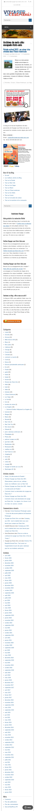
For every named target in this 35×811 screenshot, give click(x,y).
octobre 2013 (8, 740)
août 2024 (7, 595)
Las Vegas (30, 82)
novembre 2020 (9, 642)
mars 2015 (8, 720)
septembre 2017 (9, 687)
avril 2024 (7, 605)
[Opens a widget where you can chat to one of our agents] (27, 807)
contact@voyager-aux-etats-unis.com (18, 137)
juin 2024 (7, 600)
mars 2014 (8, 735)
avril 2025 (7, 575)
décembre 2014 (9, 727)
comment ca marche (10, 357)
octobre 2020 (8, 645)
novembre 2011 (9, 755)
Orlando (7, 429)
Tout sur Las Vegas (10, 185)
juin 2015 (7, 715)
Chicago (7, 349)
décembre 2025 (9, 563)
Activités (7, 82)
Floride (7, 369)
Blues (6, 342)
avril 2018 (7, 675)
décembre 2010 (9, 772)
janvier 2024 (8, 613)
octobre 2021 (8, 632)
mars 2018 (8, 677)
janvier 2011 (8, 769)
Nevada (7, 419)
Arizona (7, 337)
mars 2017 (8, 692)
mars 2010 (8, 787)
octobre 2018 (8, 667)
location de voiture (10, 404)
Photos (7, 437)
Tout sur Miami (9, 188)
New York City (9, 424)
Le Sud (7, 399)
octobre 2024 (8, 590)
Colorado (7, 354)
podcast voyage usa (10, 439)
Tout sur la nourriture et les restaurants (16, 200)
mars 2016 (8, 707)
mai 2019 (7, 662)
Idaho (6, 389)
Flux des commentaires (11, 804)
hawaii (6, 377)
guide (6, 372)
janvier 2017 (8, 697)
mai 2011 (7, 762)
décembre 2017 (9, 682)
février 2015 (8, 722)
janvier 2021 (8, 640)
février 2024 (8, 610)
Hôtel (6, 384)
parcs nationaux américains (12, 432)
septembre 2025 (9, 570)
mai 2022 (7, 627)
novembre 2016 (9, 702)
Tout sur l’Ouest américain (12, 190)
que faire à (8, 442)
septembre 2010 (9, 779)
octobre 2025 (8, 568)
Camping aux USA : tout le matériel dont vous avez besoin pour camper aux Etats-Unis (17, 521)
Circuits (13, 82)
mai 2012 (7, 750)
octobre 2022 (8, 623)
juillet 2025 (8, 573)
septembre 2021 (9, 635)
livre (6, 402)
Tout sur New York (10, 183)
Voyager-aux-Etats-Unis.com (12, 54)
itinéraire (7, 392)
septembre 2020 (9, 647)
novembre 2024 (9, 588)
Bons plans (8, 344)
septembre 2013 (9, 742)
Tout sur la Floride (10, 180)
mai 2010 (7, 784)
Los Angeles (8, 407)
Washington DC (9, 469)
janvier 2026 (8, 560)
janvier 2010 (8, 792)
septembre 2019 (9, 660)
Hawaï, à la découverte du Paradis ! (15, 476)
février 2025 (8, 580)
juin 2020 (7, 650)
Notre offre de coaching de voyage (13, 269)
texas (6, 456)
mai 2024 (7, 603)
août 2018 (7, 672)
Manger (7, 414)
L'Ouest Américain (21, 82)
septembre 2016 (9, 705)
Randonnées (8, 444)
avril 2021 (7, 637)
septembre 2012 (9, 747)
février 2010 (8, 789)
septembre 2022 (9, 625)
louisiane (7, 412)
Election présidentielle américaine (14, 364)
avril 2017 (7, 690)
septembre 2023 (9, 615)
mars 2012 (8, 752)
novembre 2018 (9, 665)
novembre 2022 (9, 620)
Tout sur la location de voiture (13, 198)
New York (7, 422)
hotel (6, 387)
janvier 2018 (8, 680)
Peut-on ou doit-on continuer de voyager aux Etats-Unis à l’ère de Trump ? (18, 536)
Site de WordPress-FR (11, 807)
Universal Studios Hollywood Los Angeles (18, 409)
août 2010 (7, 782)
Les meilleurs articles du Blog (13, 178)
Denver (7, 362)
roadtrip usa (8, 449)
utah (6, 459)
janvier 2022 (8, 630)
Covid (6, 359)
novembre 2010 (9, 774)
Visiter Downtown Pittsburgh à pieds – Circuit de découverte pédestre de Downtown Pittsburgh (18, 513)
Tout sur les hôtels (10, 193)
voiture (7, 461)
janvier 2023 (8, 618)
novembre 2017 (9, 685)
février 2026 (8, 558)
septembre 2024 (9, 593)
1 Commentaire (13, 56)
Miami (6, 417)
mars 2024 (8, 608)
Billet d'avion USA (10, 339)
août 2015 (7, 712)
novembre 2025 (9, 565)
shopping (7, 454)
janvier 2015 (8, 725)
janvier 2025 (8, 583)
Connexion (8, 799)
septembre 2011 (9, 757)
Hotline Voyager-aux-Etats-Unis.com (13, 250)
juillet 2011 (8, 760)
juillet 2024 (8, 598)
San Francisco (9, 451)
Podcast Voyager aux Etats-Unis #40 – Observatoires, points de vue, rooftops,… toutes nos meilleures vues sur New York (16, 481)
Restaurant (8, 447)
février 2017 (8, 695)
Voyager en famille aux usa (12, 466)
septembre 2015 (9, 710)
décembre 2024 (9, 585)
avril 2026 (7, 555)
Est (6, 367)
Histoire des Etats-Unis (11, 382)
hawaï (6, 374)
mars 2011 (8, 764)
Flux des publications (11, 802)
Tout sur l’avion (9, 195)
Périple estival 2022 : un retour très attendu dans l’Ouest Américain (16, 50)
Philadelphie (8, 434)
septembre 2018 (9, 670)
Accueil (7, 175)
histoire (7, 379)
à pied (6, 332)
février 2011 (8, 767)
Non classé (8, 427)
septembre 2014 (9, 730)
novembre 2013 (9, 737)
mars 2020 (8, 655)
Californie (7, 347)
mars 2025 (8, 578)
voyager (7, 464)
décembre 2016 (9, 700)
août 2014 (7, 732)
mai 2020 (7, 652)
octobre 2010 (8, 777)
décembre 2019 (9, 657)
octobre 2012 (8, 745)
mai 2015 (7, 717)
